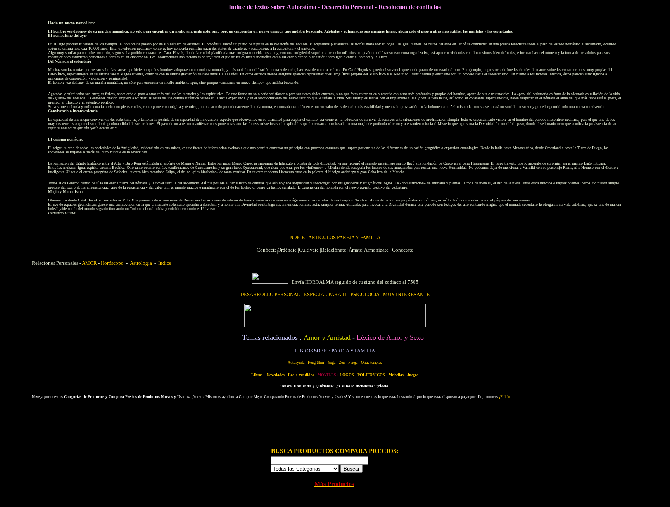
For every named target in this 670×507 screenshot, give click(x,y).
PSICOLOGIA (365, 294)
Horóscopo (112, 263)
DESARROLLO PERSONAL (270, 294)
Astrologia (141, 263)
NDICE (298, 237)
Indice (163, 263)
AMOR (89, 263)
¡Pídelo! (505, 396)
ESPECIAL (325, 294)
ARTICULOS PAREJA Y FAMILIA (344, 237)
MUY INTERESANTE (406, 294)
